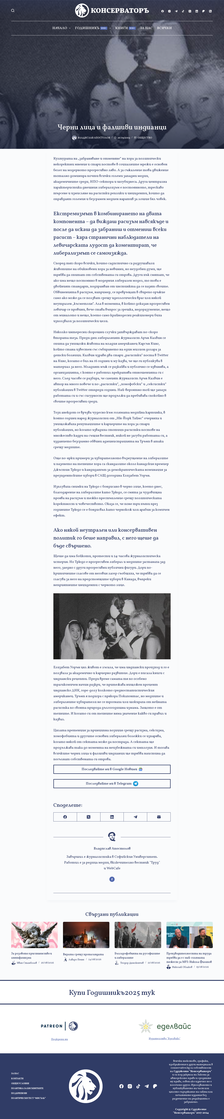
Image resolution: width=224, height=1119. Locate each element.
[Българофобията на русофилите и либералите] (138, 935)
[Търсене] (12, 10)
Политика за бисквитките (27, 1088)
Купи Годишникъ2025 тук (112, 993)
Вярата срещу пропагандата (83, 954)
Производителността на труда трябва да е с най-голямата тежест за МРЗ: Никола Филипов (189, 958)
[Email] (159, 817)
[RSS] (210, 11)
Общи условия (20, 1083)
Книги (125, 28)
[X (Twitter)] (190, 11)
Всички (164, 28)
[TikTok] (183, 11)
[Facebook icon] (112, 879)
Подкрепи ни (59, 1039)
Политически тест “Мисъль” (28, 1098)
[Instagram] (169, 11)
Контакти (17, 1078)
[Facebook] (162, 11)
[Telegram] (176, 11)
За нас (146, 28)
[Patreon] (203, 11)
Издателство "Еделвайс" (164, 1039)
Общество (145, 138)
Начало (59, 28)
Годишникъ (90, 28)
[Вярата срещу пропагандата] (86, 935)
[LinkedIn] (196, 11)
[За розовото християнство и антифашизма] (34, 935)
